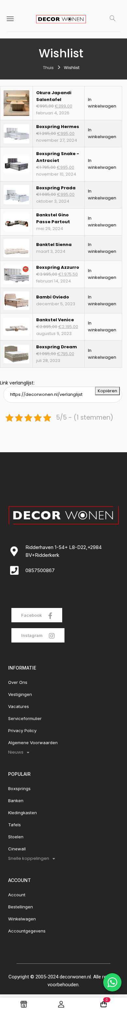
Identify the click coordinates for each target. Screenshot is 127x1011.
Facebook (32, 615)
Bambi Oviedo (52, 297)
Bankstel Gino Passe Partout (53, 218)
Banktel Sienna (54, 244)
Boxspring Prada (56, 188)
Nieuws (15, 752)
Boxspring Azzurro (57, 267)
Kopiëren (107, 391)
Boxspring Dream (56, 347)
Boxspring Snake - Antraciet (57, 157)
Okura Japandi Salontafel (53, 96)
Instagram (32, 635)
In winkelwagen (102, 102)
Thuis (48, 68)
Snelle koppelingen (28, 858)
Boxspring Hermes (57, 126)
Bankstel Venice (55, 320)
